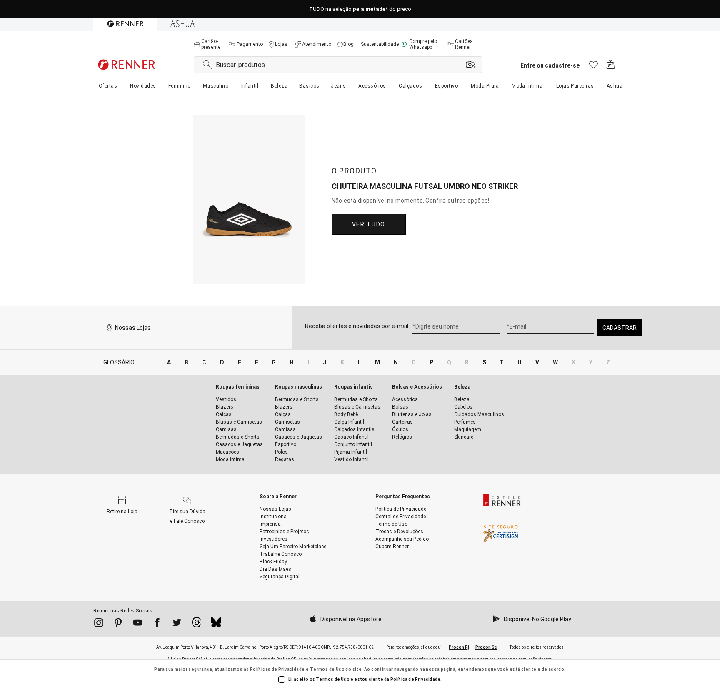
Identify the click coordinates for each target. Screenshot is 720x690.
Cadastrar (619, 327)
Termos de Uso (327, 669)
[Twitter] (177, 624)
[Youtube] (137, 624)
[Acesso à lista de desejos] (593, 67)
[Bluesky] (216, 625)
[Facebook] (157, 624)
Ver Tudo (368, 224)
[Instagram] (98, 624)
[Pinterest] (118, 624)
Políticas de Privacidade (277, 669)
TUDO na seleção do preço (360, 9)
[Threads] (196, 625)
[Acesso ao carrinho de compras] (610, 67)
